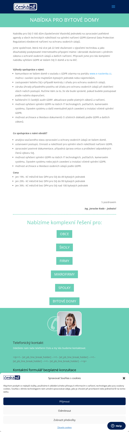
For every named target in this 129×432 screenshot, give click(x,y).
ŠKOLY (64, 247)
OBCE (64, 234)
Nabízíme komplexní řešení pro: (64, 223)
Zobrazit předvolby (65, 420)
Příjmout (64, 401)
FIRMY (64, 261)
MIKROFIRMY (64, 274)
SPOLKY (64, 287)
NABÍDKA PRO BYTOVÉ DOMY (64, 20)
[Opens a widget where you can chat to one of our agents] (116, 426)
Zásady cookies (64, 427)
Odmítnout (64, 410)
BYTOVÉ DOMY (64, 301)
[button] (124, 378)
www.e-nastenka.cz (100, 73)
